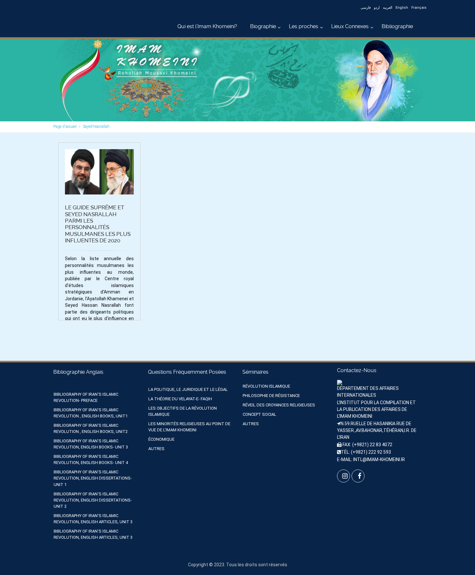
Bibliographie (397, 26)
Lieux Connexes (350, 26)
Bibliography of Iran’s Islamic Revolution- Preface (86, 397)
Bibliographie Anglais (78, 372)
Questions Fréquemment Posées (187, 372)
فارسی (366, 8)
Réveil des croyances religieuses (279, 405)
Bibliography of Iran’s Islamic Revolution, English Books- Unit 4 (91, 459)
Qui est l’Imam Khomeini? (207, 26)
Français (419, 8)
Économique (161, 439)
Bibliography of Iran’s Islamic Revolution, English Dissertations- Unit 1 (93, 478)
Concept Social (259, 414)
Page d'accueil (65, 126)
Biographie (263, 26)
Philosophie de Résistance (271, 395)
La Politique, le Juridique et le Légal (188, 389)
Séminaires (255, 372)
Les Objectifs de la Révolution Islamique (182, 411)
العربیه (387, 8)
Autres (156, 448)
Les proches (303, 26)
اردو (377, 8)
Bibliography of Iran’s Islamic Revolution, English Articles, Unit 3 (93, 518)
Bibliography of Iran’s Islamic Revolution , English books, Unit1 (91, 412)
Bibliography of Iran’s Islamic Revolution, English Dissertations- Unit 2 (93, 500)
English (402, 8)
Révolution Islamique (266, 386)
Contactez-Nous (356, 370)
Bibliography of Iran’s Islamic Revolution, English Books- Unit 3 (91, 443)
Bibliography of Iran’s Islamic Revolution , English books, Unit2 (91, 428)
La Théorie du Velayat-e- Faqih (180, 398)
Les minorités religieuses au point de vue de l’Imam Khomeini (189, 426)
